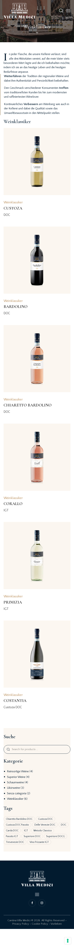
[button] (68, 10)
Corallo (13, 503)
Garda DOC (12, 830)
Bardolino (15, 306)
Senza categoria (16, 793)
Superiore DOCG (55, 836)
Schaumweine (15, 782)
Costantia (15, 700)
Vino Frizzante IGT (39, 842)
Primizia (13, 602)
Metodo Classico (43, 830)
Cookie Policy (40, 923)
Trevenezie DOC (15, 842)
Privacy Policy (20, 923)
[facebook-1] (33, 903)
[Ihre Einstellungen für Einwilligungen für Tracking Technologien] (67, 940)
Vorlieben (56, 923)
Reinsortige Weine (18, 771)
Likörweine (13, 787)
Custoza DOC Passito (17, 824)
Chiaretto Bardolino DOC (19, 819)
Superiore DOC (32, 836)
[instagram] (41, 903)
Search (8, 749)
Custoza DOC (45, 819)
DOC (63, 824)
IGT (26, 830)
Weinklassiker (15, 798)
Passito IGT (12, 836)
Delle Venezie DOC (44, 824)
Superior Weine (16, 777)
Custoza (13, 208)
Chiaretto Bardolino (28, 405)
